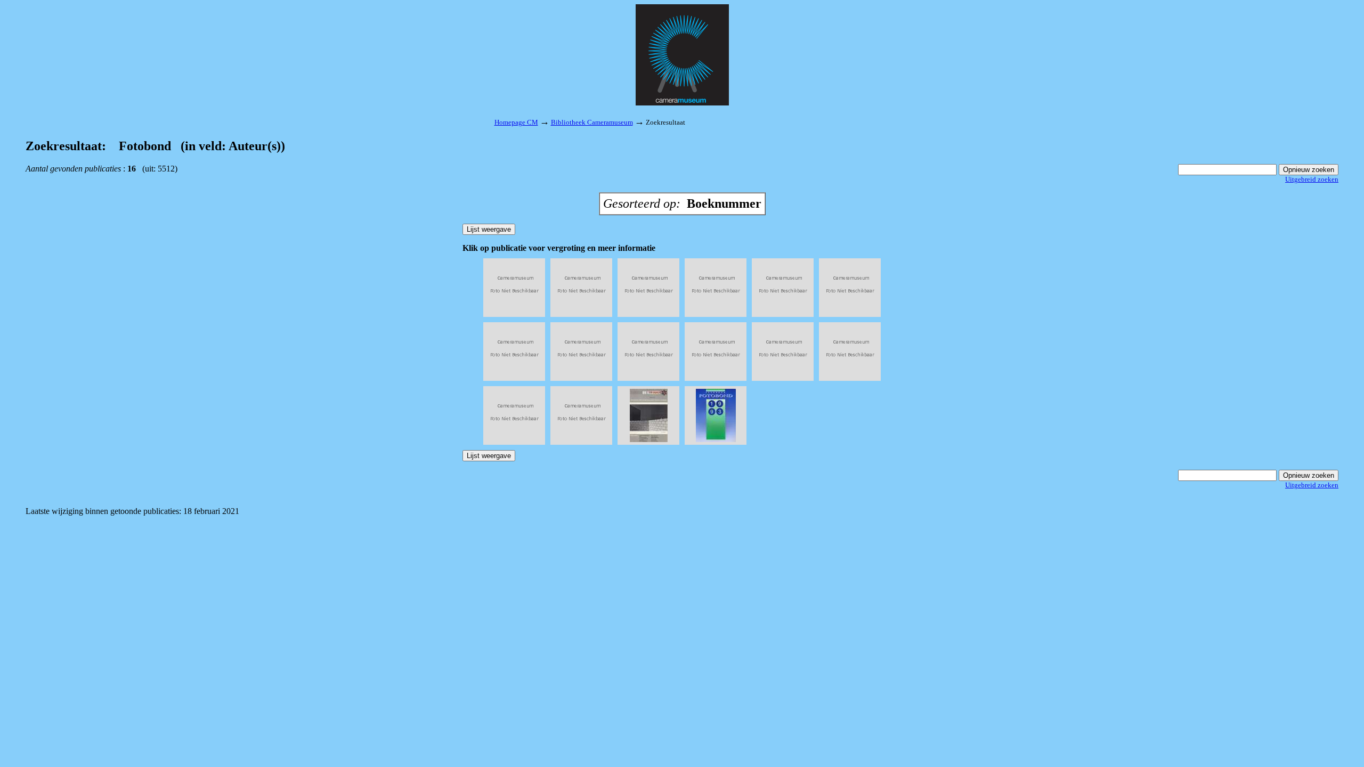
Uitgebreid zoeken (1311, 179)
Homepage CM (516, 122)
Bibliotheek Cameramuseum (592, 122)
